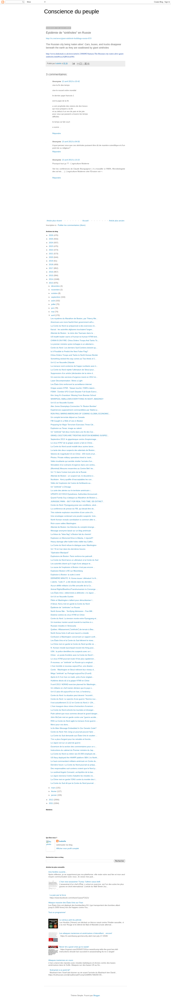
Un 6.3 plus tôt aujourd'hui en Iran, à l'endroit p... (71, 692)
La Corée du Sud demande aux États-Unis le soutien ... (74, 735)
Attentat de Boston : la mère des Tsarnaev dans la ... (73, 333)
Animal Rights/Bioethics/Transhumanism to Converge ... (74, 589)
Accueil (85, 221)
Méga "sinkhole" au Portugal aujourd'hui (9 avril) (71, 673)
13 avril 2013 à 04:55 (71, 141)
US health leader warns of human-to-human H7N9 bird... (74, 337)
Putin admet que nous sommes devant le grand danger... (75, 713)
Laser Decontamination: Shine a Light (66, 381)
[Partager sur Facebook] (85, 63)
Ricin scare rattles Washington (63, 523)
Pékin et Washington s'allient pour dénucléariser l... (72, 600)
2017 (51, 268)
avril (53, 315)
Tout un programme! (57, 912)
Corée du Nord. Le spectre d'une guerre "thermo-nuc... (74, 699)
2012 (51, 800)
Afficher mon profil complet (67, 848)
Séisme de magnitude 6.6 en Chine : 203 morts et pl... (73, 454)
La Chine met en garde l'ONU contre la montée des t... (74, 779)
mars (53, 788)
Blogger (96, 995)
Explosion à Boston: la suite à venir (65, 575)
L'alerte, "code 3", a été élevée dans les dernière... (72, 582)
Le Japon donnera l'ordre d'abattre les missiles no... (72, 776)
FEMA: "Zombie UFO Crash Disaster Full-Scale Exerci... (74, 392)
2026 (51, 235)
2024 (51, 243)
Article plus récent (54, 221)
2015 (51, 275)
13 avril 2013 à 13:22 (71, 160)
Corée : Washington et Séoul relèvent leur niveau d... (73, 670)
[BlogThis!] (80, 63)
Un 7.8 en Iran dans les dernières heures (68, 549)
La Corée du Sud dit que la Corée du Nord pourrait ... (73, 783)
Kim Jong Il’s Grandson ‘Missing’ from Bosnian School (73, 395)
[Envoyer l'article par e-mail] (73, 63)
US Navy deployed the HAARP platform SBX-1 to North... (75, 757)
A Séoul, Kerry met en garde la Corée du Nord (70, 604)
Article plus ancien (116, 221)
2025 (51, 239)
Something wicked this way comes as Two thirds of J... (73, 359)
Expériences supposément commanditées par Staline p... (75, 410)
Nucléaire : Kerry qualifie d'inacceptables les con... (72, 479)
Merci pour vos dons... (60, 724)
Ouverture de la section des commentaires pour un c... (74, 746)
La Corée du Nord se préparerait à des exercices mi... (73, 326)
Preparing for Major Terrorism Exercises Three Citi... (73, 425)
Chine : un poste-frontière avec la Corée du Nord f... (73, 655)
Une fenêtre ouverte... (57, 872)
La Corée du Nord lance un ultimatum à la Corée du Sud (74, 560)
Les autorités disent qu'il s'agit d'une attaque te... (71, 564)
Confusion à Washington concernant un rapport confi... (74, 637)
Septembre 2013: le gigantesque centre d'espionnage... (74, 439)
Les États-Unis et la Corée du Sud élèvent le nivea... (73, 640)
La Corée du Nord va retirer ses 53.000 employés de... (74, 754)
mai (53, 312)
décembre (55, 286)
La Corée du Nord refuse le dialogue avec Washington (73, 545)
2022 (51, 250)
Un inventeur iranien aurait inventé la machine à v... (72, 622)
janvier (54, 795)
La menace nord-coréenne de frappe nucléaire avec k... (74, 366)
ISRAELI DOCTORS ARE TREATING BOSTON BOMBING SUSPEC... (80, 435)
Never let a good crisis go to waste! (74, 947)
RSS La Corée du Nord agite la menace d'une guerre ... (74, 721)
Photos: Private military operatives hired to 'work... (72, 457)
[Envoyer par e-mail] (78, 63)
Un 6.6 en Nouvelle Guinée (62, 596)
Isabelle (62, 841)
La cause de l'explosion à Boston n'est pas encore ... (73, 567)
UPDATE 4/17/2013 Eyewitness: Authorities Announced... (75, 494)
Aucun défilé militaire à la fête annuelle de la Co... (71, 585)
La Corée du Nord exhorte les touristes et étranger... (73, 710)
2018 (51, 264)
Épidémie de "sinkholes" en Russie (65, 607)
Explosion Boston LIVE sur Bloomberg (67, 571)
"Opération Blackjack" (60, 553)
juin (53, 308)
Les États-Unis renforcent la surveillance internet (71, 384)
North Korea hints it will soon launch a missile (70, 633)
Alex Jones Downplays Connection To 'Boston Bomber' (74, 406)
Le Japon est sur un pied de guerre (65, 743)
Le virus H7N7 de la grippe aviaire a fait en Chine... (72, 443)
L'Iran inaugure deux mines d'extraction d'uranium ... (73, 706)
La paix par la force (58, 895)
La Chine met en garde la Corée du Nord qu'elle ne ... (73, 644)
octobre (54, 293)
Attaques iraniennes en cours (60, 960)
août (53, 301)
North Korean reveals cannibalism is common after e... (74, 520)
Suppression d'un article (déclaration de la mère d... (72, 373)
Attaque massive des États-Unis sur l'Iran (65, 902)
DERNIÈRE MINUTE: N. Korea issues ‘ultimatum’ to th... (74, 578)
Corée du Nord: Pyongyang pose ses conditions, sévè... (74, 505)
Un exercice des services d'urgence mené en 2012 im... (74, 377)
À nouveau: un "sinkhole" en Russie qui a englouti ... (73, 662)
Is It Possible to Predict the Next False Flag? (69, 351)
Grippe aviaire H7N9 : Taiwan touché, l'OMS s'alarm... (73, 388)
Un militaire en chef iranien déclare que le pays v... (72, 688)
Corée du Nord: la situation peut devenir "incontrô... (72, 695)
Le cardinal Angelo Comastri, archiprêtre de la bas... (73, 772)
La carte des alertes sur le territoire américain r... (71, 490)
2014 (51, 279)
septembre (56, 297)
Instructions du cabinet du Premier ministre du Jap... (73, 750)
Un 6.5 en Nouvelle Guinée (62, 403)
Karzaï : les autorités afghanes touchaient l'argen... (72, 329)
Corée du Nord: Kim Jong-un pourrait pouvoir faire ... (73, 732)
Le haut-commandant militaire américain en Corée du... (74, 761)
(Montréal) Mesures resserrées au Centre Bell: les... (73, 468)
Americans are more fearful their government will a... (73, 322)
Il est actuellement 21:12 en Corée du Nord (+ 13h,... (73, 703)
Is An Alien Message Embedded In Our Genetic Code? (73, 728)
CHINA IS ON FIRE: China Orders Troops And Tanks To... (75, 340)
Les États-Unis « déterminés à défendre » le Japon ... (73, 593)
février (54, 791)
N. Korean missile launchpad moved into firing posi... (73, 648)
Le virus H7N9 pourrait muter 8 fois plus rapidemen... (73, 659)
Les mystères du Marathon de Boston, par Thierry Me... (74, 318)
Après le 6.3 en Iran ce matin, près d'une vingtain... (72, 677)
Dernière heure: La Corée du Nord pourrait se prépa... (73, 765)
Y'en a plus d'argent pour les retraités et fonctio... (71, 739)
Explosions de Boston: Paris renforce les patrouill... (72, 556)
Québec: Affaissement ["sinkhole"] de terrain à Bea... (73, 629)
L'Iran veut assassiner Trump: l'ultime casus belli (79, 882)
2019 (51, 261)
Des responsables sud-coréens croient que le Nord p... (74, 768)
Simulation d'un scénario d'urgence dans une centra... (73, 465)
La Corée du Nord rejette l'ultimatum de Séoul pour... (73, 370)
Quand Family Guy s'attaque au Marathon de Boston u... (74, 498)
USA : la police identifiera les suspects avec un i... (71, 651)
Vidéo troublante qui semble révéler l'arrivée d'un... (72, 461)
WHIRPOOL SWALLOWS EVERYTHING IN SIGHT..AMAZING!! (77, 399)
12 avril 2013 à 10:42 (71, 81)
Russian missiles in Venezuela (63, 626)
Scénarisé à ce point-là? (60, 970)
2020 (51, 257)
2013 (51, 283)
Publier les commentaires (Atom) (72, 225)
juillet (53, 304)
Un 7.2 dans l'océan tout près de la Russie (68, 472)
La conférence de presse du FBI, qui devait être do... (73, 509)
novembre (55, 290)
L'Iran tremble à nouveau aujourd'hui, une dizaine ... (73, 666)
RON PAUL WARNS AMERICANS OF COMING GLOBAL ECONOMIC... (80, 414)
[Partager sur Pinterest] (88, 63)
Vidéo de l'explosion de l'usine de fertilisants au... (71, 483)
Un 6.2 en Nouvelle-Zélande (62, 362)
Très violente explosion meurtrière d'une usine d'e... (72, 512)
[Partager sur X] (83, 63)
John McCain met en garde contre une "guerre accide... (74, 717)
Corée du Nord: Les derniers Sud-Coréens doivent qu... (74, 348)
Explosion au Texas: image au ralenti (66, 428)
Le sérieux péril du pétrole (70, 920)
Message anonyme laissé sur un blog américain (71, 531)
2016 (51, 272)
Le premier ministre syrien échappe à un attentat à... (73, 344)
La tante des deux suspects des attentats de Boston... (73, 450)
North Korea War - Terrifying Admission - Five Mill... (72, 611)
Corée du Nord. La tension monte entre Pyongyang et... (74, 618)
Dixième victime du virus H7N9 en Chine (68, 615)
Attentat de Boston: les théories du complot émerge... (73, 527)
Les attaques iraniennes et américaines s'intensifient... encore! (85, 933)
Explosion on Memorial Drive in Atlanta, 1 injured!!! (72, 538)
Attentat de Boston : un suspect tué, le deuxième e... (73, 476)
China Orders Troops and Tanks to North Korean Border (74, 355)
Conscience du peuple (71, 11)
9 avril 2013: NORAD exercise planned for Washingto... (74, 684)
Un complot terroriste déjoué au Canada (68, 417)
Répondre (56, 133)
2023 (51, 246)
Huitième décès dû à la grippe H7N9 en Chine (70, 681)
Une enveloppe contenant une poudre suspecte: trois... (74, 516)
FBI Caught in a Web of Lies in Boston (67, 421)
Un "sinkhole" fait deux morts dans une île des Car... (73, 432)
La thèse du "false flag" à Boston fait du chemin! (71, 534)
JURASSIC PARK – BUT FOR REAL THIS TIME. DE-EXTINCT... (77, 501)
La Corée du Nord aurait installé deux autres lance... (73, 446)
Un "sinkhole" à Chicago (61, 487)
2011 (51, 803)
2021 (51, 254)
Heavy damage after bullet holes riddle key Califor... (72, 542)
